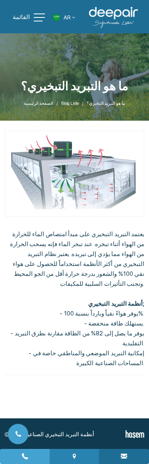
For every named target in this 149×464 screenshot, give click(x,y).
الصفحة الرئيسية (38, 103)
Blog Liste (70, 103)
